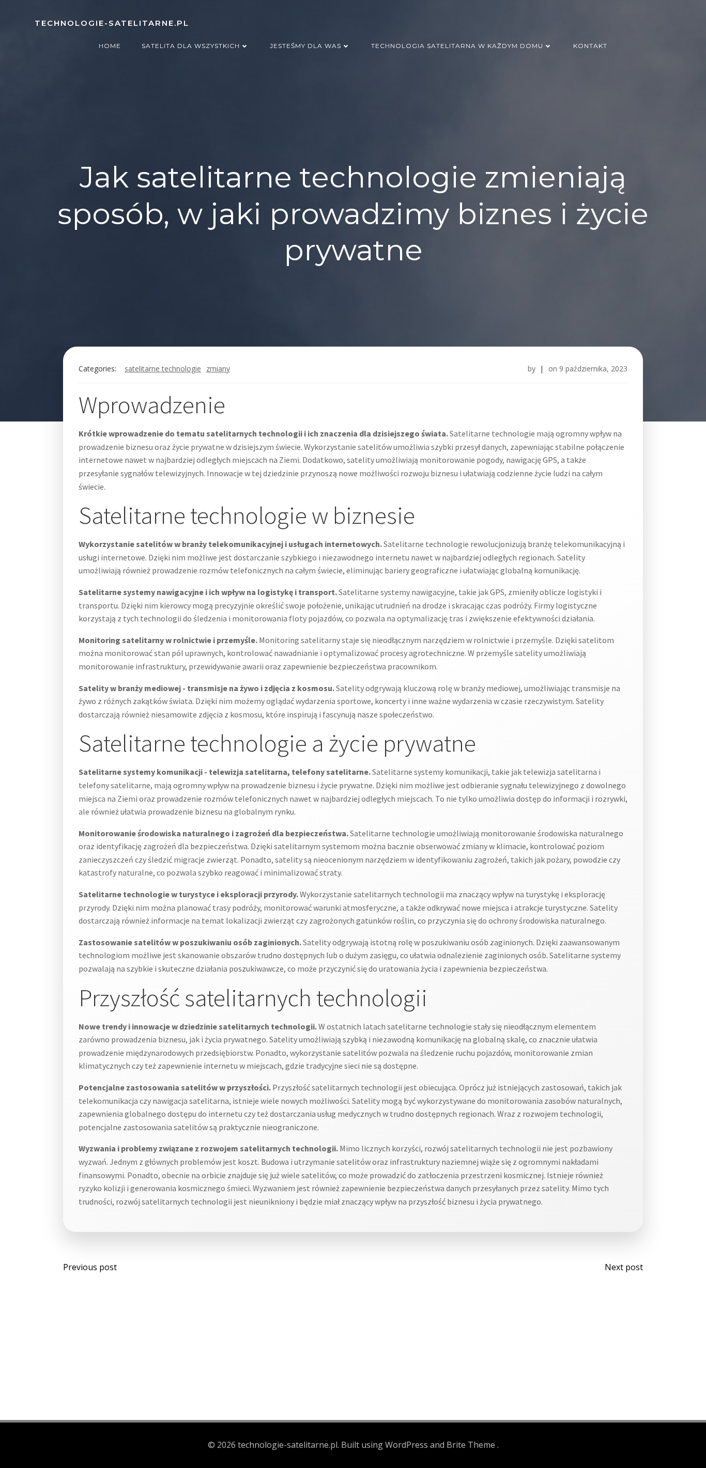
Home (110, 46)
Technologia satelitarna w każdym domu (457, 46)
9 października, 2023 (593, 368)
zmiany (218, 368)
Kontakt (590, 46)
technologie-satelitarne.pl (112, 23)
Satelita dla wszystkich (191, 46)
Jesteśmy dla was (305, 46)
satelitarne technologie (163, 368)
